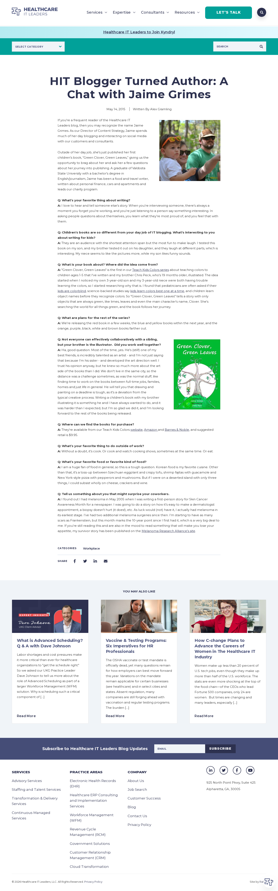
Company (137, 772)
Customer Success (144, 798)
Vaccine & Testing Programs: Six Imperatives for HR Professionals (136, 646)
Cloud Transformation (89, 867)
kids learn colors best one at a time (157, 291)
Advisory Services (27, 781)
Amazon (151, 430)
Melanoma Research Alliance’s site (168, 531)
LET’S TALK (229, 12)
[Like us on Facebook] (237, 770)
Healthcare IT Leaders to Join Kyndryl (139, 32)
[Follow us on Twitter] (224, 770)
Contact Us (137, 816)
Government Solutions (90, 844)
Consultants (152, 12)
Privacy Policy (139, 825)
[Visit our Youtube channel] (250, 770)
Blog (132, 807)
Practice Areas (86, 772)
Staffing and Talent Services (36, 789)
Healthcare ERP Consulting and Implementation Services (94, 800)
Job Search (137, 789)
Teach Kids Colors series (150, 270)
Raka (262, 881)
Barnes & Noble (177, 430)
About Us (136, 781)
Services (94, 12)
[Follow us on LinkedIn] (210, 770)
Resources (185, 12)
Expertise (122, 12)
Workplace (91, 548)
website (136, 430)
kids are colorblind (72, 291)
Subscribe (220, 748)
